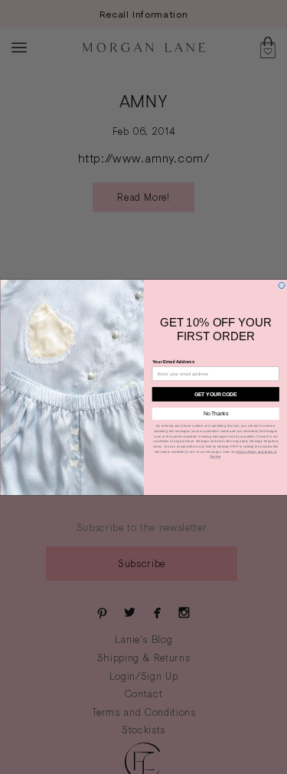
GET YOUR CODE (215, 393)
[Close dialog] (281, 285)
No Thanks (215, 413)
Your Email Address (173, 362)
